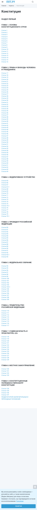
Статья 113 (5, 317)
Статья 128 (5, 358)
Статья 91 (4, 250)
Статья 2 (4, 32)
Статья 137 (5, 395)
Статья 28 (4, 96)
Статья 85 (4, 238)
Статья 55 (4, 152)
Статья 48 (4, 138)
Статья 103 (5, 285)
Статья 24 (4, 88)
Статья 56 (4, 155)
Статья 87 (4, 242)
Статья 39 (4, 119)
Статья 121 (5, 343)
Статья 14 (4, 57)
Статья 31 (4, 102)
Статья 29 (4, 98)
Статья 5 (4, 39)
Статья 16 (4, 62)
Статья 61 (4, 165)
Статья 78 (4, 212)
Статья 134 (5, 388)
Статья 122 (5, 345)
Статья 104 (5, 289)
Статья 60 (4, 163)
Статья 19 (4, 77)
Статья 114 (5, 319)
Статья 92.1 (5, 255)
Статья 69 (4, 191)
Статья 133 (5, 375)
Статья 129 (5, 360)
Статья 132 (5, 373)
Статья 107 (5, 295)
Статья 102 (5, 283)
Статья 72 (4, 197)
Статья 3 (4, 34)
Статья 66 (4, 183)
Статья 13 (4, 55)
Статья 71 (4, 195)
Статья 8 (4, 45)
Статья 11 (4, 51)
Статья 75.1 (5, 206)
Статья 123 (5, 347)
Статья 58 (4, 159)
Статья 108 (5, 297)
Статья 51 (4, 144)
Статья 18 (4, 75)
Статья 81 (4, 230)
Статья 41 (4, 123)
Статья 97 (4, 272)
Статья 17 (4, 73)
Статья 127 (5, 355)
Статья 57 (4, 157)
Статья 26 (4, 92)
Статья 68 (4, 189)
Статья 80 (4, 227)
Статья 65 (4, 181)
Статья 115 (5, 321)
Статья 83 (4, 234)
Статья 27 (4, 94)
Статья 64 (4, 171)
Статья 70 (4, 193)
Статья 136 (5, 393)
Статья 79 (4, 214)
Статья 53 (4, 148)
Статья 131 (5, 371)
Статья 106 (5, 293)
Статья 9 (4, 47)
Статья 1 (4, 30)
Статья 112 (5, 315)
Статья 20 (4, 79)
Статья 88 (4, 244)
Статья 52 (4, 146)
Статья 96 (4, 270)
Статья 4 (4, 37)
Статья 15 (4, 60)
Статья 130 (5, 369)
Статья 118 (5, 337)
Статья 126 (5, 353)
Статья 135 (5, 391)
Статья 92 (4, 253)
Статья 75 (4, 204)
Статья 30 (4, 100)
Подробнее (19, 501)
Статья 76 (4, 208)
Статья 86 (4, 240)
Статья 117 (5, 325)
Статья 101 (5, 281)
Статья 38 (4, 117)
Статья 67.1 (5, 187)
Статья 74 (4, 201)
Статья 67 (4, 185)
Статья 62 (4, 167)
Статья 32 (4, 104)
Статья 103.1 (5, 287)
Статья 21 (4, 81)
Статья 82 (4, 232)
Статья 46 (4, 134)
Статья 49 (4, 140)
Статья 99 (4, 276)
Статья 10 (4, 49)
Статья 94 (4, 266)
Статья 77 (4, 210)
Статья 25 (4, 90)
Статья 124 (5, 349)
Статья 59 (4, 161)
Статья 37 (4, 115)
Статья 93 (4, 257)
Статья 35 (4, 111)
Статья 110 (5, 311)
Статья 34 (4, 109)
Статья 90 (4, 248)
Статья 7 (4, 43)
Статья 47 (4, 136)
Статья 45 (4, 132)
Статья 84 (4, 236)
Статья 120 (5, 341)
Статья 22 (4, 83)
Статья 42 (4, 125)
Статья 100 (5, 278)
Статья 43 (4, 127)
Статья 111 (5, 313)
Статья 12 (4, 53)
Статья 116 (5, 323)
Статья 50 (4, 142)
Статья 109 (5, 299)
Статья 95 (4, 268)
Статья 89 (4, 246)
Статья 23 (4, 86)
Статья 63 (4, 169)
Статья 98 (4, 274)
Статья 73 (4, 199)
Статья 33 (4, 106)
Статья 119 (5, 339)
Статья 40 (4, 121)
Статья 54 (4, 150)
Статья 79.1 (5, 216)
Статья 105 (5, 291)
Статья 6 (4, 41)
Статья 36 (4, 113)
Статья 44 (4, 129)
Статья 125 (5, 351)
